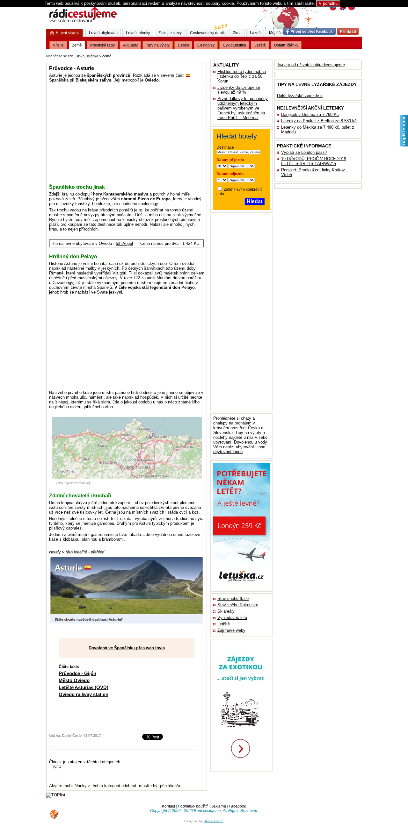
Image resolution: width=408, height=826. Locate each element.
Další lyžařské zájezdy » (300, 95)
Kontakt (168, 806)
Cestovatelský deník (207, 33)
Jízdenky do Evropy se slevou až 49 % (238, 90)
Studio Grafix (213, 821)
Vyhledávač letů (232, 617)
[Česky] (333, 9)
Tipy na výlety (158, 45)
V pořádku (328, 3)
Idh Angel (124, 243)
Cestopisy (206, 45)
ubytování (222, 442)
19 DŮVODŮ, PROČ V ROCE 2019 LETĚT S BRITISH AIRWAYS (313, 161)
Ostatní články (286, 45)
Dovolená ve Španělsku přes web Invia (127, 647)
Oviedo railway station (83, 694)
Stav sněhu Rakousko (237, 604)
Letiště (223, 624)
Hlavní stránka (87, 56)
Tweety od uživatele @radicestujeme (311, 64)
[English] (342, 9)
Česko (183, 45)
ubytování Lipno (228, 451)
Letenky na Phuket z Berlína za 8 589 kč (319, 120)
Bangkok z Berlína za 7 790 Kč (310, 114)
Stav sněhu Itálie (233, 598)
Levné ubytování (103, 33)
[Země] (57, 767)
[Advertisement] (191, 55)
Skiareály (226, 611)
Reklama (218, 806)
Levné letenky (138, 33)
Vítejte (58, 45)
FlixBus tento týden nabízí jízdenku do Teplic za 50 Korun (241, 76)
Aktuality (130, 45)
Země (77, 45)
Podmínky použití (193, 806)
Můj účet (276, 33)
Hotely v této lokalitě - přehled (76, 552)
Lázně (255, 33)
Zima (237, 33)
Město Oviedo (74, 680)
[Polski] (351, 9)
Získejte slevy (170, 33)
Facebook (237, 806)
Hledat (254, 201)
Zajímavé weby (231, 630)
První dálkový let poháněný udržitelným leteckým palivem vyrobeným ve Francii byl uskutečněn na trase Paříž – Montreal (242, 108)
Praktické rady (102, 45)
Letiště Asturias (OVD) (83, 687)
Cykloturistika (234, 45)
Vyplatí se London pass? (304, 152)
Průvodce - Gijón (77, 673)
